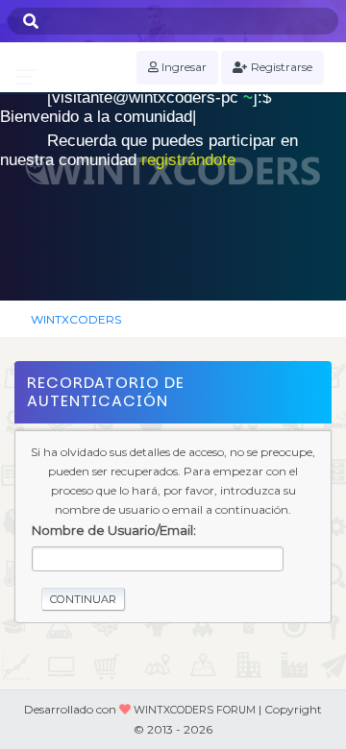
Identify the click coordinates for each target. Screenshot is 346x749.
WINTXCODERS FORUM (195, 710)
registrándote (188, 160)
